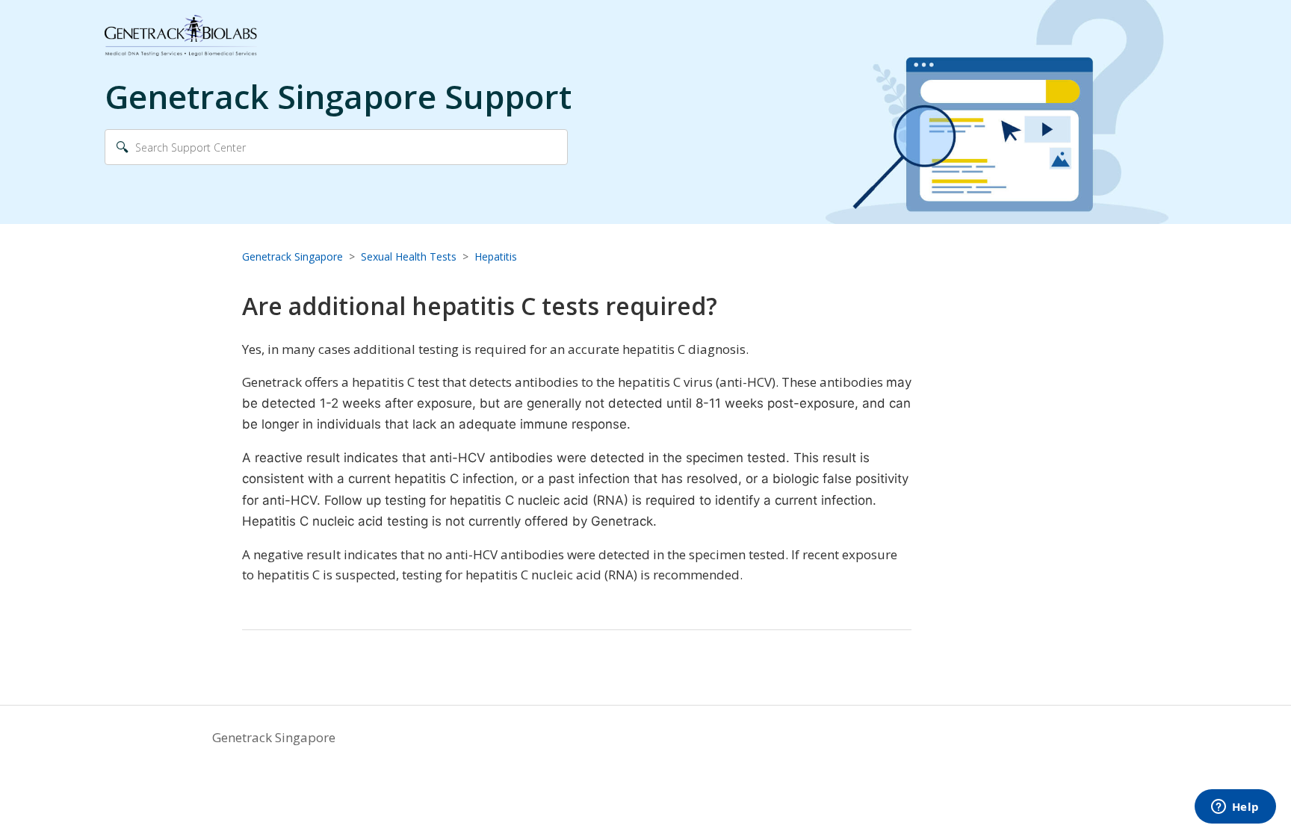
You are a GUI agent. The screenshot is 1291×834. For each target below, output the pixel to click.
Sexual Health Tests (408, 256)
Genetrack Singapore (292, 256)
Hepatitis (495, 256)
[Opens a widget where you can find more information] (1235, 808)
